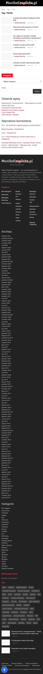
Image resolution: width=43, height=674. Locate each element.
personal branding (19, 616)
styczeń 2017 (6, 405)
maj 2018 (5, 372)
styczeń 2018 (6, 382)
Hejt (31, 202)
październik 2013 (7, 486)
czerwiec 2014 (6, 467)
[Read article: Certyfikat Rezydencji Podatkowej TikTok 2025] (7, 20)
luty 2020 (5, 329)
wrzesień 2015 (6, 433)
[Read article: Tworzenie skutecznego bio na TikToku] (7, 29)
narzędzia (15, 612)
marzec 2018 (6, 377)
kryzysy (13, 601)
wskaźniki (6, 626)
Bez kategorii (6, 191)
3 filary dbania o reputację (10, 115)
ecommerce (33, 214)
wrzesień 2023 (6, 282)
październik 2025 (7, 238)
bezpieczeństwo (21, 587)
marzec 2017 (6, 400)
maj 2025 (5, 245)
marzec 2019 (6, 352)
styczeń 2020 (6, 331)
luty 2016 (5, 421)
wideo (35, 623)
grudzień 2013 (6, 481)
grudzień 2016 (6, 407)
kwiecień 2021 (6, 301)
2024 (4, 587)
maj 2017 (5, 396)
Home (3, 9)
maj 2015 (5, 442)
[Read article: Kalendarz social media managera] (6, 650)
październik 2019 (7, 338)
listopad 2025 (6, 236)
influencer (6, 598)
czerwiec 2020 (6, 319)
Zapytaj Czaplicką (33, 223)
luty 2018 (5, 379)
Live (17, 196)
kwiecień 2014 (6, 472)
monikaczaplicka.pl (30, 170)
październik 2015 (7, 430)
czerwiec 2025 (6, 243)
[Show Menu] (2, 3)
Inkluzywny (33, 197)
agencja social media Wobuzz (32, 669)
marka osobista (7, 608)
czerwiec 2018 (6, 370)
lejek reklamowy (34, 601)
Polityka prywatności (31, 663)
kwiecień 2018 (6, 375)
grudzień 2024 (6, 257)
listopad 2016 (6, 410)
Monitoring (5, 200)
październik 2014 (7, 458)
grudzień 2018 (6, 359)
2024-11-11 (30, 29)
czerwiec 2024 (6, 268)
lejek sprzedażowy (8, 605)
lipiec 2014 (5, 465)
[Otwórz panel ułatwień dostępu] (4, 669)
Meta (32, 608)
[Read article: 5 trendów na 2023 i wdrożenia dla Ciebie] (7, 65)
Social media (12, 623)
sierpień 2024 (6, 266)
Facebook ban (19, 129)
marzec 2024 (6, 273)
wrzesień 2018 (6, 363)
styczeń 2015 (6, 451)
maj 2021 (5, 298)
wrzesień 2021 (6, 294)
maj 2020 (5, 322)
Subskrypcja (36, 665)
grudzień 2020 (6, 310)
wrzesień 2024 (6, 264)
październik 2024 (7, 261)
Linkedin (18, 209)
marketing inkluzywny (21, 608)
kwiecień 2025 (6, 248)
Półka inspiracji (6, 203)
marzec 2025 (6, 250)
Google (18, 203)
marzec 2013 (6, 497)
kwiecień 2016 (6, 416)
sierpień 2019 (6, 342)
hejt (39, 594)
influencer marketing (17, 598)
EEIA (4, 594)
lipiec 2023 (5, 287)
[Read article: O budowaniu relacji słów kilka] (6, 642)
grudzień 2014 (6, 454)
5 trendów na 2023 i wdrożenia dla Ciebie (26, 63)
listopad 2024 (6, 259)
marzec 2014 (6, 474)
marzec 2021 (6, 303)
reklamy (23, 619)
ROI (38, 619)
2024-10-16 (30, 40)
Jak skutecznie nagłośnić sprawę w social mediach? (23, 125)
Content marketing (23, 591)
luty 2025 (5, 252)
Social (18, 191)
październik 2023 (7, 280)
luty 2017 (5, 403)
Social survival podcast (22, 665)
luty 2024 (5, 275)
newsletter (23, 612)
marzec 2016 (6, 419)
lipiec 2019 (5, 345)
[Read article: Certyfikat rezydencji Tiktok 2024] (7, 47)
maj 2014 (5, 470)
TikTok (13, 9)
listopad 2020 (6, 312)
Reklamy (18, 199)
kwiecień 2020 (6, 324)
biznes (31, 587)
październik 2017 (7, 386)
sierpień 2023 (6, 285)
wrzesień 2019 (6, 340)
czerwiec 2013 (6, 495)
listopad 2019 (6, 335)
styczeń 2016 (6, 423)
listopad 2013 (6, 484)
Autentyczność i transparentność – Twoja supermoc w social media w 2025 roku (26, 632)
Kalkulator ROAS (7, 665)
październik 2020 (7, 315)
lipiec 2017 (5, 391)
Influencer (32, 194)
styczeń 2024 (6, 278)
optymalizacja (7, 616)
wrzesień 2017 (6, 389)
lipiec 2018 (5, 368)
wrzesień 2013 (6, 488)
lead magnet (23, 601)
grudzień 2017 (6, 384)
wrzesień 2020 (6, 317)
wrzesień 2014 (6, 460)
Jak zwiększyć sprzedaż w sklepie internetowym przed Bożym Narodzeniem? (27, 37)
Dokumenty (5, 663)
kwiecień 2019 (6, 349)
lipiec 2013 (5, 493)
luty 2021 (5, 305)
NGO (31, 612)
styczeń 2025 (6, 254)
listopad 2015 (6, 428)
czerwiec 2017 (6, 393)
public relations (13, 619)
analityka (11, 587)
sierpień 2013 (6, 491)
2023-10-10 (30, 56)
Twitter (18, 218)
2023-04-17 (30, 65)
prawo (4, 619)
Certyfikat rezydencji (9, 591)
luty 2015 (5, 449)
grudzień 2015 (6, 426)
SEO (4, 623)
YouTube (18, 221)
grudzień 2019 (6, 333)
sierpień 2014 (6, 463)
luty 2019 (5, 354)
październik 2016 (7, 412)
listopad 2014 (6, 456)
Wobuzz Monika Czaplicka (10, 170)
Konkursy (5, 194)
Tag (8, 9)
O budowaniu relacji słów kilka (11, 108)
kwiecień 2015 (6, 444)
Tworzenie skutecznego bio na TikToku (25, 27)
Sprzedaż (32, 212)
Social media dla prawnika (21, 54)
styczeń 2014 (6, 479)
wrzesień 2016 (6, 414)
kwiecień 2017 (6, 398)
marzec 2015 (6, 447)
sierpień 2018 (6, 366)
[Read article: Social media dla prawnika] (7, 56)
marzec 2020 (6, 326)
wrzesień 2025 (6, 241)
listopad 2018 (6, 361)
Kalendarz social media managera (13, 110)
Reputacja (33, 209)
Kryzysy (32, 200)
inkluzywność (31, 598)
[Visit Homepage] (21, 3)
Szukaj (4, 88)
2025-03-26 (30, 23)
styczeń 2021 (6, 308)
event (10, 594)
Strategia (33, 191)
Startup (32, 217)
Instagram (19, 206)
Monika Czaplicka (20, 23)
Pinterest (18, 212)
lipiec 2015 (5, 437)
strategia (21, 623)
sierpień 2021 (6, 296)
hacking (32, 594)
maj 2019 (5, 347)
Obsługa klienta (34, 206)
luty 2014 (5, 477)
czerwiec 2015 (6, 440)
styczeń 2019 (6, 356)
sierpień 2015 (6, 435)
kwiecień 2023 (6, 291)
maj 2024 (5, 271)
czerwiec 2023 (6, 289)
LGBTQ (19, 605)
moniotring (6, 612)
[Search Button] (40, 3)
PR (36, 616)
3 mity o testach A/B (8, 112)
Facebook (18, 194)
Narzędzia (5, 198)
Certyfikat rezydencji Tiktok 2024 (23, 45)
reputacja (31, 619)
